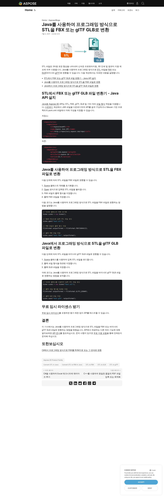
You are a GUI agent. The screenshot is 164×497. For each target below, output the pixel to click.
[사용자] (137, 3)
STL (99, 69)
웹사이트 (91, 3)
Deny (150, 488)
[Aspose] (27, 3)
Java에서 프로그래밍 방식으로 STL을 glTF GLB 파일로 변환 (71, 86)
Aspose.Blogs (54, 20)
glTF (57, 73)
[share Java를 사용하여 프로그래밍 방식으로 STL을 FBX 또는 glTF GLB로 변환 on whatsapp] (89, 384)
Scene (47, 185)
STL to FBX (90, 365)
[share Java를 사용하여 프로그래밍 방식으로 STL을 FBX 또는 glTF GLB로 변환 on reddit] (80, 384)
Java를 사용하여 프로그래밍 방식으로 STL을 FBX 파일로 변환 (72, 82)
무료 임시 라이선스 (50, 313)
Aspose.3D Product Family (53, 360)
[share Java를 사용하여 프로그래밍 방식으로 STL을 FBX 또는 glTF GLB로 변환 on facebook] (84, 384)
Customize (132, 488)
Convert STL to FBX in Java (72, 365)
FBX (110, 69)
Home (29, 10)
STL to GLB (102, 365)
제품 (69, 3)
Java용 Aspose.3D (50, 104)
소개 (100, 3)
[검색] (143, 3)
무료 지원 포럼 (100, 333)
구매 (76, 3)
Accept (141, 482)
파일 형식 (101, 104)
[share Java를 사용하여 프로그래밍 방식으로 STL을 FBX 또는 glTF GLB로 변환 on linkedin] (75, 384)
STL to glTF (114, 365)
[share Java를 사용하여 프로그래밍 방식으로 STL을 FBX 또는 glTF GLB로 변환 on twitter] (70, 384)
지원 (83, 3)
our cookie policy (146, 477)
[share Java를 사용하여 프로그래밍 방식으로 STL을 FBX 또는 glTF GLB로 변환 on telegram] (94, 384)
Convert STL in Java (51, 365)
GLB (44, 73)
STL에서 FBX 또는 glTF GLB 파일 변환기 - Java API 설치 (70, 78)
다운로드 (49, 107)
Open (46, 189)
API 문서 (56, 333)
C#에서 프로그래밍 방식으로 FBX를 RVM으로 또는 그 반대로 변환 (72, 350)
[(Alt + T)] (34, 10)
